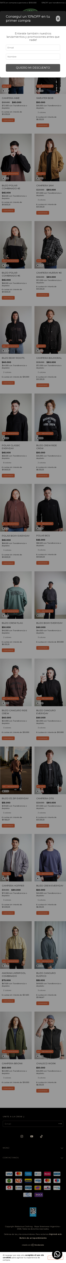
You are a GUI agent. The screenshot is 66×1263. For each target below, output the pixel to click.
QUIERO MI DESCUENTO (33, 67)
